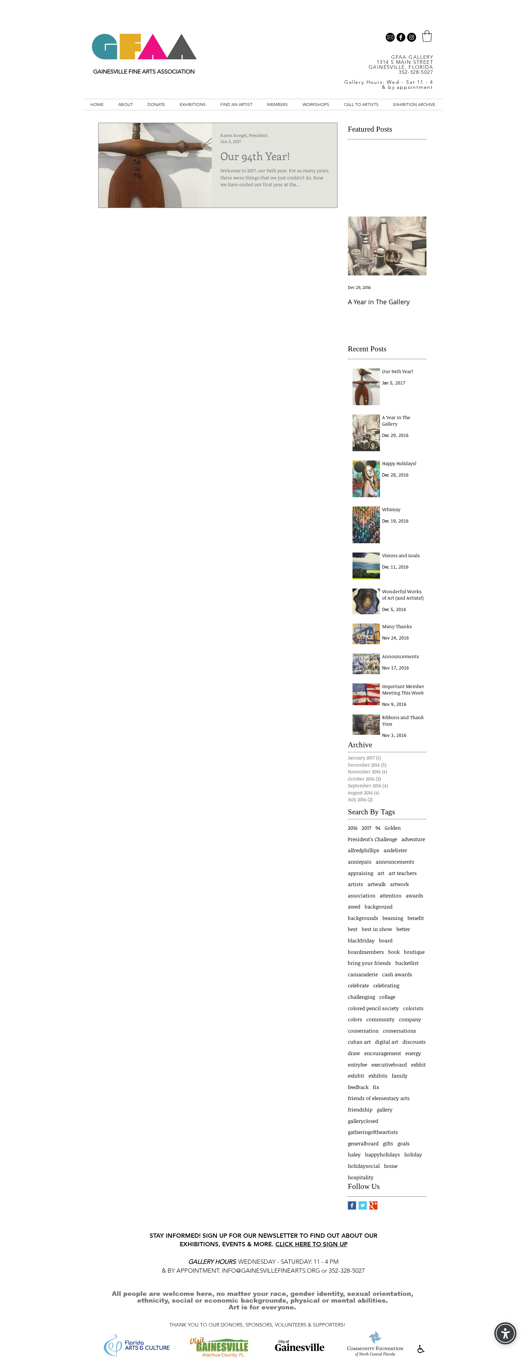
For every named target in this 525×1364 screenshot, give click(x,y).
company (410, 1019)
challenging (361, 996)
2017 (366, 827)
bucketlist (407, 963)
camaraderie (363, 974)
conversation (363, 1030)
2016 (353, 827)
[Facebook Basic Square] (352, 1205)
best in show (377, 929)
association (361, 895)
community (380, 1019)
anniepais (359, 861)
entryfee (357, 1064)
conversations (399, 1030)
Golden (393, 827)
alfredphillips (363, 850)
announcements (395, 861)
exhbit (418, 1064)
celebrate (358, 985)
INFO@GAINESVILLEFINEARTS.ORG (271, 1270)
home (391, 1165)
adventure (413, 839)
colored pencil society (373, 1008)
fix (376, 1087)
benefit (416, 918)
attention (390, 895)
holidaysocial (364, 1165)
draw (354, 1053)
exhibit (356, 1075)
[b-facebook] (400, 37)
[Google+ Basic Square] (373, 1205)
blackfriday (361, 940)
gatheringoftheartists (373, 1132)
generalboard (363, 1143)
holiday (413, 1154)
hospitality (361, 1177)
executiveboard (389, 1064)
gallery (384, 1109)
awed (354, 906)
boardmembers (366, 951)
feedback (358, 1087)
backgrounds (363, 918)
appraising (360, 873)
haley (354, 1154)
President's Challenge (372, 839)
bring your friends (369, 963)
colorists (413, 1008)
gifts (388, 1143)
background (378, 906)
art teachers (403, 873)
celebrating (386, 985)
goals (404, 1143)
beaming (392, 918)
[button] (427, 36)
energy (413, 1053)
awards (414, 895)
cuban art (359, 1041)
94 (377, 827)
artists (355, 884)
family (400, 1075)
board (385, 940)
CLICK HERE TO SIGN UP (311, 1244)
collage (387, 996)
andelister (395, 850)
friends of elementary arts (379, 1098)
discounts (414, 1041)
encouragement (382, 1053)
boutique (414, 951)
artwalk (377, 884)
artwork (399, 884)
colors (355, 1019)
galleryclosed (363, 1121)
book (394, 951)
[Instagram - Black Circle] (411, 37)
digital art (386, 1041)
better (403, 929)
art (381, 873)
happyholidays (382, 1154)
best (353, 929)
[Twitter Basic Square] (363, 1205)
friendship (360, 1109)
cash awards (397, 974)
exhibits (378, 1075)
